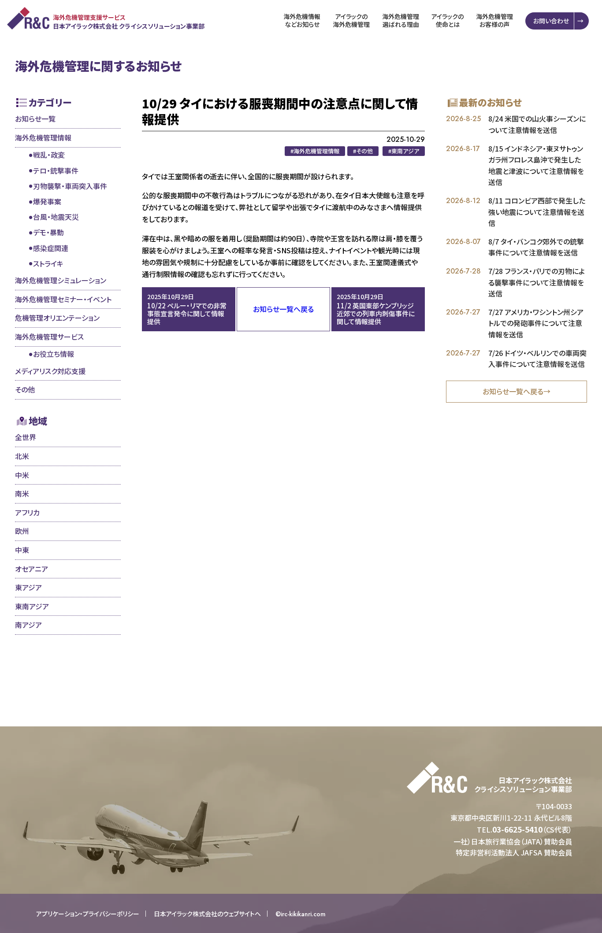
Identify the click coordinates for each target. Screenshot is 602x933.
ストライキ (48, 263)
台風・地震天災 (56, 216)
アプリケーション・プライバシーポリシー (87, 914)
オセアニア (31, 568)
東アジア (28, 587)
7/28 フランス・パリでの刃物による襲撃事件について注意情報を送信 (536, 282)
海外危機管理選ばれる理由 (400, 20)
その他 (25, 389)
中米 (22, 475)
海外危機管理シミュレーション (60, 280)
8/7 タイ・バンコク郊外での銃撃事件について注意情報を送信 (536, 247)
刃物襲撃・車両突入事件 (70, 186)
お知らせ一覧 (35, 118)
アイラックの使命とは (447, 20)
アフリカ (27, 512)
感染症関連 (50, 248)
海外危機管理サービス (49, 336)
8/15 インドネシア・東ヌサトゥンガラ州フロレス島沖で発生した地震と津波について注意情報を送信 (536, 165)
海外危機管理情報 (43, 137)
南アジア (28, 624)
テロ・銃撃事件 (55, 170)
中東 (22, 549)
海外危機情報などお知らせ (301, 20)
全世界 (25, 437)
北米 (22, 456)
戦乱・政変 (49, 154)
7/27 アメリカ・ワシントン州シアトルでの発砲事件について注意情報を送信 (535, 323)
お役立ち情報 (53, 353)
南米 (22, 493)
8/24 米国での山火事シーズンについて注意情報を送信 (537, 124)
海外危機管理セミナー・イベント (63, 299)
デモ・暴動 (48, 232)
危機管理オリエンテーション (57, 317)
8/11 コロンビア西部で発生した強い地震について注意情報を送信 (536, 211)
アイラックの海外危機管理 (351, 20)
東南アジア (32, 606)
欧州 (22, 531)
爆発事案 (47, 201)
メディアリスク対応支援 (50, 371)
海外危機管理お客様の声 (494, 20)
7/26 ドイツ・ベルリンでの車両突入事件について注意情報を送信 (537, 359)
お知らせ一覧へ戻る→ (516, 391)
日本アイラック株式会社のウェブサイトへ (207, 914)
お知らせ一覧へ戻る (283, 309)
